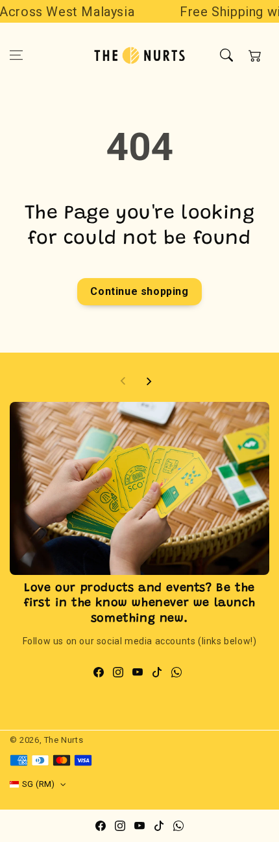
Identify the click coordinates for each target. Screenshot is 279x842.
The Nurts (63, 740)
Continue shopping (139, 291)
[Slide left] (123, 381)
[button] (16, 55)
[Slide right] (149, 381)
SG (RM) (38, 784)
